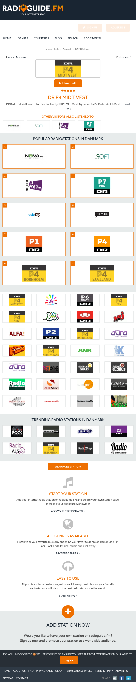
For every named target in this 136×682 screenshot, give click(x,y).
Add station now (68, 625)
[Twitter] (129, 678)
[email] (116, 678)
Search (73, 38)
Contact (22, 678)
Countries (41, 38)
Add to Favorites (17, 57)
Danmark (67, 49)
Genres (23, 38)
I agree (69, 660)
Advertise (122, 671)
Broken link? (104, 671)
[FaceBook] (123, 678)
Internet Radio (52, 49)
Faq (31, 670)
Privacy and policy (49, 670)
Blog (58, 38)
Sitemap (8, 678)
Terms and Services (78, 670)
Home (9, 38)
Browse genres (67, 553)
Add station (92, 38)
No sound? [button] (124, 57)
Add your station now (67, 511)
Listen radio (69, 83)
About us (19, 670)
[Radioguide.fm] (33, 9)
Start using (66, 595)
